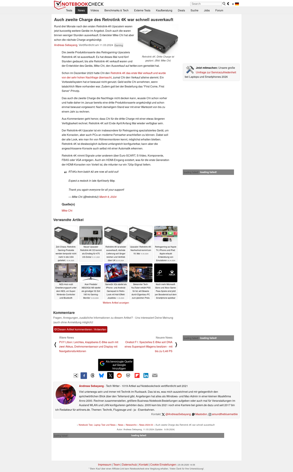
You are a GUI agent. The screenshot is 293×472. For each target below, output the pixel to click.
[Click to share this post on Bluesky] (101, 375)
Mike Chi (67, 210)
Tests (69, 10)
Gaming (118, 45)
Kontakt (143, 464)
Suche (194, 10)
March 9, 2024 (107, 197)
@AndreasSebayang (178, 414)
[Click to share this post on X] (110, 375)
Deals (181, 10)
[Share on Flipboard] (137, 375)
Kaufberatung (164, 10)
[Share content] (76, 375)
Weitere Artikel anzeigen (116, 302)
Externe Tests (142, 10)
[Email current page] (155, 375)
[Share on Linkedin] (146, 375)
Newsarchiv (131, 424)
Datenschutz (129, 464)
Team (116, 464)
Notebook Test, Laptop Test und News (97, 424)
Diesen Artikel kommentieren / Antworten (81, 329)
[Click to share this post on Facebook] (84, 375)
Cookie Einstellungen (163, 464)
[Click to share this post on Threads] (92, 375)
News (81, 10)
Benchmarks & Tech (116, 10)
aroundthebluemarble (224, 414)
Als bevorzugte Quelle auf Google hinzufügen (119, 364)
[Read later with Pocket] (128, 375)
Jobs (207, 10)
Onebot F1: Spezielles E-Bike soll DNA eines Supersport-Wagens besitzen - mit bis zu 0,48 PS (148, 346)
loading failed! (191, 172)
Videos (94, 10)
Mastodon (201, 414)
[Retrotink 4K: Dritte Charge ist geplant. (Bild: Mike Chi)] (158, 39)
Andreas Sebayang (65, 45)
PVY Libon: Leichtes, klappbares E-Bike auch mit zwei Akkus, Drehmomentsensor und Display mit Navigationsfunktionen (88, 346)
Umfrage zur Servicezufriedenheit (216, 72)
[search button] (224, 3)
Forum (219, 10)
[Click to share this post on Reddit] (119, 375)
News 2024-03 (146, 424)
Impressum (104, 464)
